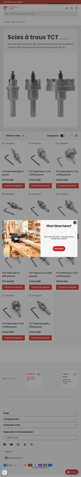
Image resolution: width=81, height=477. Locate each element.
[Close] (74, 222)
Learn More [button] (59, 249)
